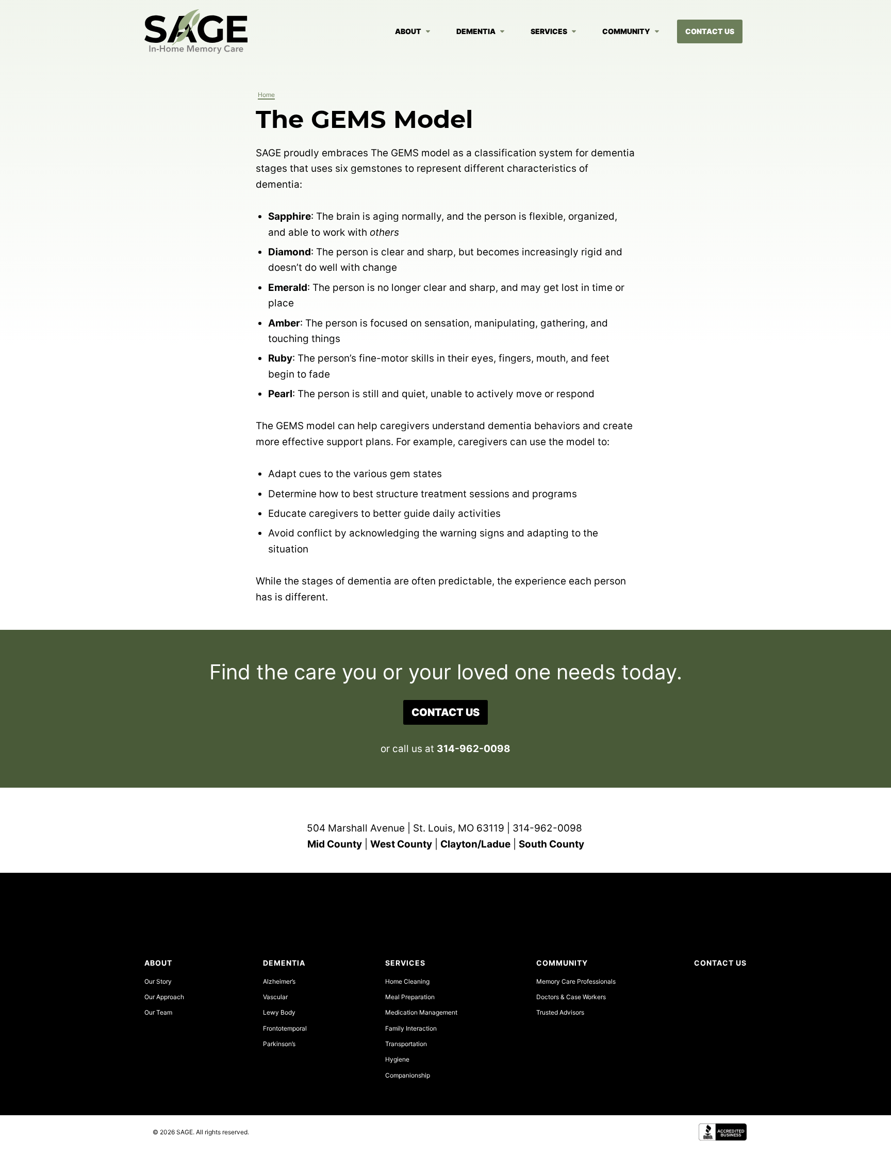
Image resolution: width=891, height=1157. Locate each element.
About (408, 31)
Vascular (275, 997)
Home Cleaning (407, 981)
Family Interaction (411, 1028)
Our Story (158, 981)
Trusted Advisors (560, 1012)
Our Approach (164, 997)
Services (549, 31)
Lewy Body (279, 1012)
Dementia (476, 31)
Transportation (406, 1044)
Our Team (158, 1012)
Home (266, 95)
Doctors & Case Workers (571, 997)
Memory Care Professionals (576, 981)
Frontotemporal (285, 1028)
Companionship (407, 1075)
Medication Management (421, 1012)
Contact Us (709, 31)
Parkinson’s (279, 1044)
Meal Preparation (410, 997)
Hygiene (397, 1059)
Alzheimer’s (279, 981)
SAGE (196, 31)
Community (626, 31)
